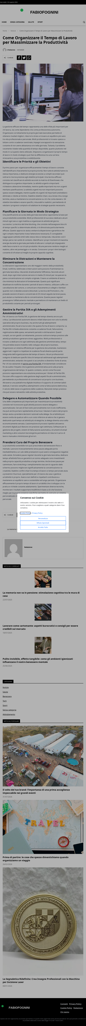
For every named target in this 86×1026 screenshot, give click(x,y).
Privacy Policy (37, 513)
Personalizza (43, 518)
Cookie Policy (25, 513)
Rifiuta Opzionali (43, 523)
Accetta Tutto (43, 527)
